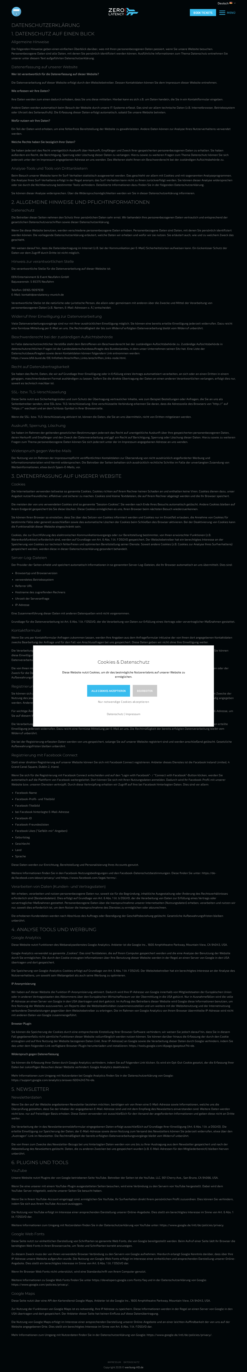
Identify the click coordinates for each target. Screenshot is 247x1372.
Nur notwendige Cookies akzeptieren (123, 701)
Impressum (133, 714)
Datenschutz (115, 714)
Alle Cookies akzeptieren (108, 690)
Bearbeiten (145, 690)
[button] (227, 12)
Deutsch (223, 3)
